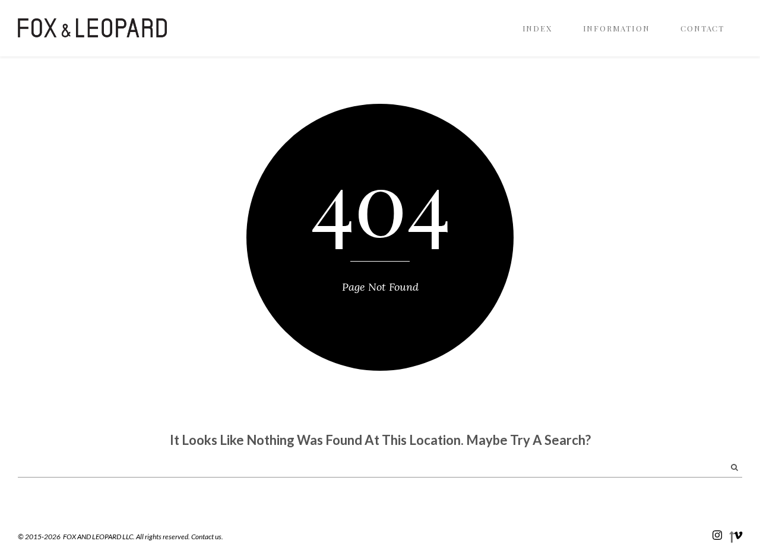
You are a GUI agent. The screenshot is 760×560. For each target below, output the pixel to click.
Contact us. (207, 536)
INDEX (537, 28)
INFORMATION (616, 28)
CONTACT (702, 28)
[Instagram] (717, 534)
